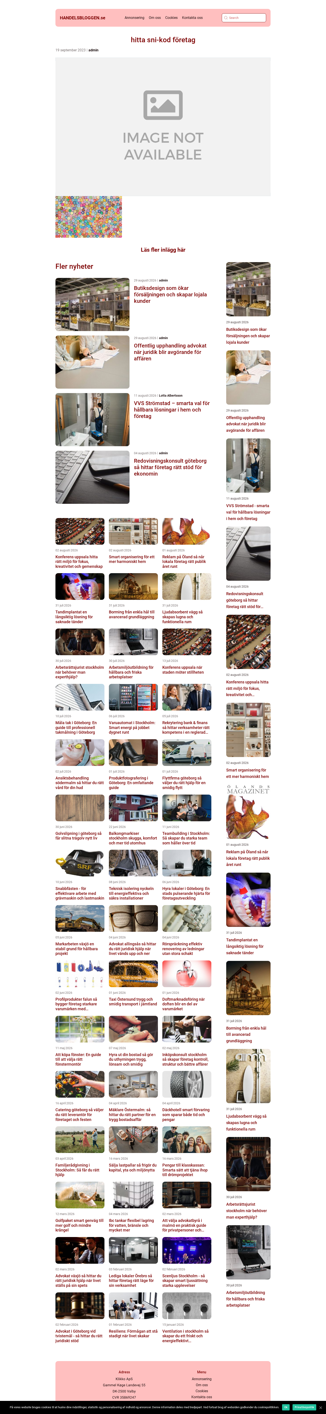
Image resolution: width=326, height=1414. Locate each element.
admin (93, 50)
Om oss (155, 18)
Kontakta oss (192, 18)
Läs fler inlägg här (163, 250)
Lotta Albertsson (171, 395)
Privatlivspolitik (304, 1407)
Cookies (171, 18)
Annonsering (134, 18)
